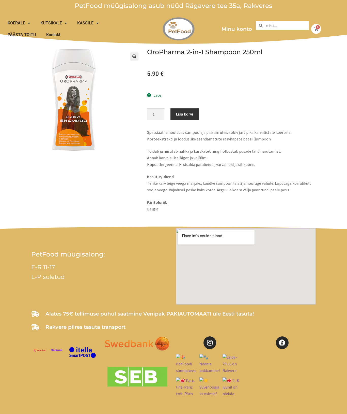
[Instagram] (209, 342)
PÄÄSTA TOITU (22, 34)
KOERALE (16, 23)
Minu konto (237, 29)
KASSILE (85, 23)
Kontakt (53, 34)
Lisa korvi (184, 114)
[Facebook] (282, 342)
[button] (134, 56)
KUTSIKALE (51, 23)
